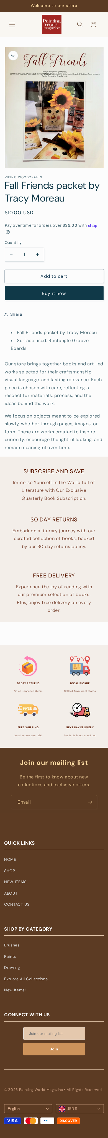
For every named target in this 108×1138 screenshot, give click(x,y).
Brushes (12, 945)
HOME (10, 859)
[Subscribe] (90, 802)
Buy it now (54, 293)
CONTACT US (17, 904)
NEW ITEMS (15, 881)
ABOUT (10, 893)
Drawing (12, 967)
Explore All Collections (26, 978)
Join (54, 1049)
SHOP (9, 870)
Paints (10, 956)
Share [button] (16, 314)
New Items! (15, 989)
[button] (12, 24)
